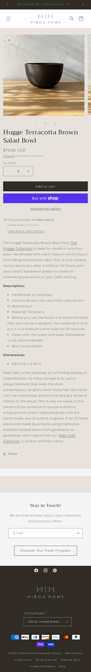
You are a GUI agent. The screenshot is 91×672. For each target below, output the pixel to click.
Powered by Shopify (48, 653)
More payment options (45, 208)
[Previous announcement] (7, 4)
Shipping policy (71, 659)
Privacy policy (23, 659)
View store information (25, 231)
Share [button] (12, 454)
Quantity (9, 163)
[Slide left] (36, 123)
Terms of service (46, 659)
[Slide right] (54, 123)
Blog (62, 666)
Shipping (8, 156)
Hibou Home (26, 653)
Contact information (42, 666)
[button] (8, 18)
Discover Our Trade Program (46, 550)
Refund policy (74, 653)
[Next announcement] (83, 4)
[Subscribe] (77, 533)
